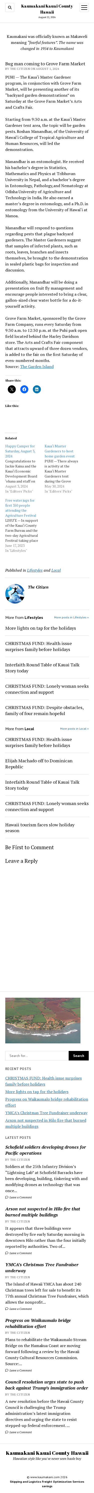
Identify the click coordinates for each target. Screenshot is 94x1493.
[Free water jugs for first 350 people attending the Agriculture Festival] (25, 525)
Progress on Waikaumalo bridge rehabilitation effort (38, 1323)
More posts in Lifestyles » (71, 617)
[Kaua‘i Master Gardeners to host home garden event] (64, 469)
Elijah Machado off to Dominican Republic (38, 764)
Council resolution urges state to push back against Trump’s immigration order (46, 1385)
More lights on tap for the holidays (36, 1091)
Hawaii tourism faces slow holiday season (39, 828)
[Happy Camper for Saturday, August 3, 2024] (25, 469)
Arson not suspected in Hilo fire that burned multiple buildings (42, 1212)
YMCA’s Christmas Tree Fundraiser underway (46, 1112)
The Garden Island (37, 366)
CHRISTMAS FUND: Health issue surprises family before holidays (38, 646)
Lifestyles (35, 570)
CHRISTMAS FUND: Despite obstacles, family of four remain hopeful (44, 710)
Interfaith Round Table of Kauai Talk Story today (42, 668)
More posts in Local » (74, 728)
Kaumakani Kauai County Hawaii (47, 1452)
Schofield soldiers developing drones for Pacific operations (45, 1150)
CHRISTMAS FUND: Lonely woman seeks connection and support (47, 689)
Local (56, 570)
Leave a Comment (20, 1197)
